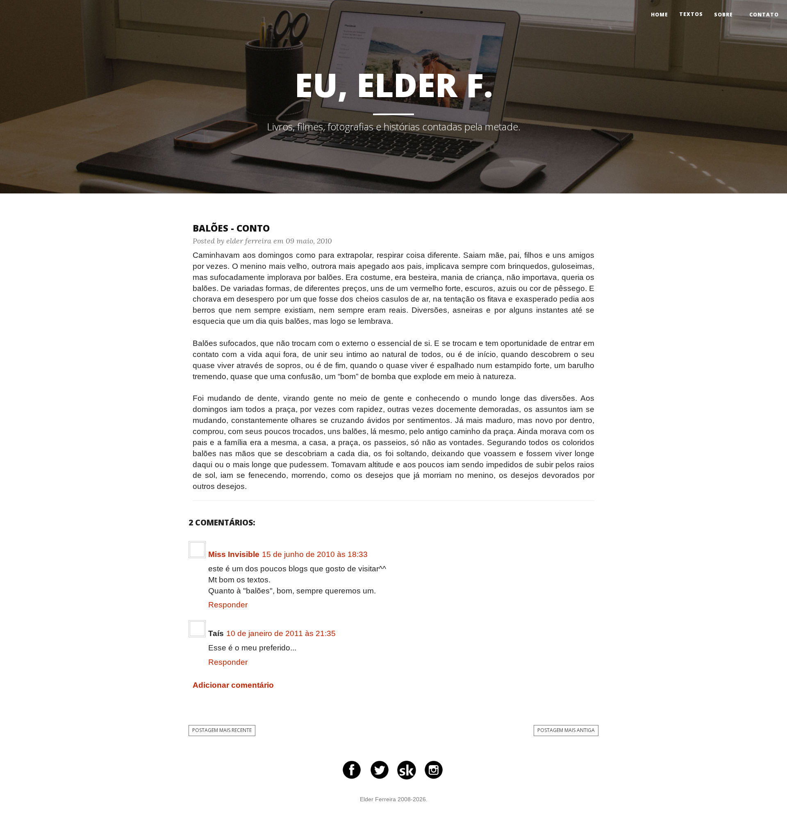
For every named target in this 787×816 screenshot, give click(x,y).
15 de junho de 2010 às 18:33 (315, 554)
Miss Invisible (233, 554)
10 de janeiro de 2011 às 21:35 (281, 633)
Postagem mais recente (222, 730)
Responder (228, 604)
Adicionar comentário (233, 685)
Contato (764, 14)
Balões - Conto (231, 228)
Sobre (723, 14)
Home (659, 14)
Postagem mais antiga (566, 730)
